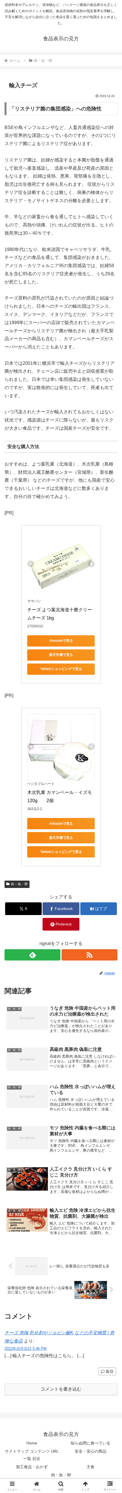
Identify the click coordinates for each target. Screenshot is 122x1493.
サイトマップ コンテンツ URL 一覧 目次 (32, 1455)
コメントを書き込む (61, 1389)
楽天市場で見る (61, 655)
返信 (109, 1371)
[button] (110, 988)
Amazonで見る (61, 641)
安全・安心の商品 (90, 1451)
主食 (90, 1466)
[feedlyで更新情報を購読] (32, 955)
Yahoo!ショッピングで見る (61, 669)
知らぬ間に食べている (90, 1443)
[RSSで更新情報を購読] (89, 955)
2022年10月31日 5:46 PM (26, 1348)
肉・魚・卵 (19, 884)
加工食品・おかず (32, 1466)
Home (31, 1443)
